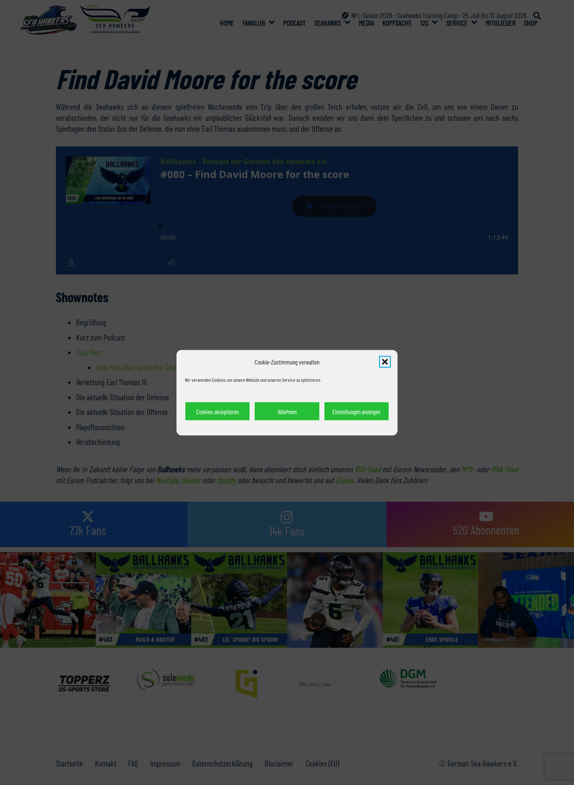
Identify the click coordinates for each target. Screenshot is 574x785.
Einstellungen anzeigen (356, 411)
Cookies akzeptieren (217, 411)
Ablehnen (287, 411)
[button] (385, 361)
